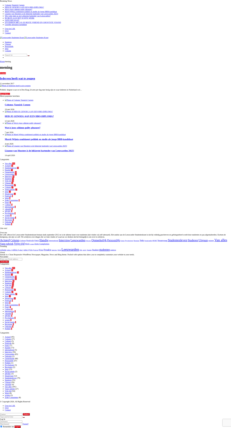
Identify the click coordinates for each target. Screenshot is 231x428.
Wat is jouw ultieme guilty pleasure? (18, 9)
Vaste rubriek (10, 189)
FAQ (7, 31)
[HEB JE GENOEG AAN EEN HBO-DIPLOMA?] (29, 112)
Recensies (8, 220)
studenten (104, 249)
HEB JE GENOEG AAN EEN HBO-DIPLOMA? (24, 7)
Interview (8, 177)
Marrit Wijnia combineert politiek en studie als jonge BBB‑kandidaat (31, 12)
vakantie (8, 209)
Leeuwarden (9, 174)
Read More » (5, 94)
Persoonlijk (9, 46)
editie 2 (9, 250)
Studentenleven (10, 168)
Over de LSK (10, 29)
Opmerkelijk (9, 172)
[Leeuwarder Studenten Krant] (24, 38)
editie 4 (15, 250)
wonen (7, 215)
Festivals (8, 196)
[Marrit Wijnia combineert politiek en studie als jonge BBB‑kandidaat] (35, 135)
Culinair (8, 205)
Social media (10, 218)
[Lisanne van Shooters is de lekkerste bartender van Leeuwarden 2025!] (36, 146)
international (9, 207)
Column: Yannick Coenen (14, 5)
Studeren (8, 42)
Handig (7, 170)
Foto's (7, 202)
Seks (6, 49)
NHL (81, 250)
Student (95, 250)
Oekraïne (8, 222)
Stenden (89, 250)
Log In (17, 427)
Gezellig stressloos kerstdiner (16, 25)
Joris (59, 250)
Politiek (8, 224)
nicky (85, 250)
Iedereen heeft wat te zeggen (17, 78)
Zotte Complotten (11, 200)
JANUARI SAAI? (12, 20)
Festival (35, 250)
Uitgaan (8, 44)
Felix (31, 250)
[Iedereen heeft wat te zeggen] (15, 86)
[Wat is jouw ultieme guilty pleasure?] (23, 123)
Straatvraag (9, 194)
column (3, 250)
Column (8, 51)
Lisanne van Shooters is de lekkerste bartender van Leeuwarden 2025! (31, 14)
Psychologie (9, 213)
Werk (7, 198)
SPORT (8, 211)
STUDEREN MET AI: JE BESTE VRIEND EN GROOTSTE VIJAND (33, 22)
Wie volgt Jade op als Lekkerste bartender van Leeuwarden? (28, 16)
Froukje (47, 249)
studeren (113, 250)
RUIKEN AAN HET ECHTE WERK (19, 18)
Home (2, 62)
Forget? (26, 424)
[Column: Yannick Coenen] (19, 100)
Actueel (3, 73)
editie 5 (21, 250)
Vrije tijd (8, 181)
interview (54, 250)
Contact (8, 33)
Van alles (8, 164)
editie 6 (26, 250)
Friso (41, 250)
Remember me (8, 427)
